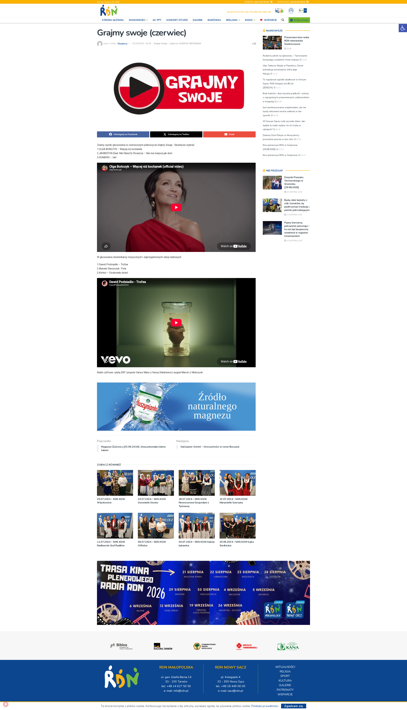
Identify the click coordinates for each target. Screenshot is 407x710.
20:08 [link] (288, 49)
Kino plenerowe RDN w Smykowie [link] (280, 155)
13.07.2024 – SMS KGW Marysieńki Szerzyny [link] (234, 500)
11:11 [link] (278, 88)
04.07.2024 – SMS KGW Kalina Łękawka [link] (196, 543)
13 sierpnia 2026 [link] (294, 215)
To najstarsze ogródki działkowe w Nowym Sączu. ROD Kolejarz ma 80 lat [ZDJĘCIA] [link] (284, 83)
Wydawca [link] (122, 43)
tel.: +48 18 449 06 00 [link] (230, 686)
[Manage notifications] (5, 704)
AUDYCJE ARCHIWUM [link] (190, 43)
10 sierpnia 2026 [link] (294, 241)
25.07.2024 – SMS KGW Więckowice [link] (111, 500)
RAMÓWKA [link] (214, 20)
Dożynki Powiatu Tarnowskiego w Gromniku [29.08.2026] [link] (294, 182)
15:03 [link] (304, 60)
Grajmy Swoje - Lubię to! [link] (166, 43)
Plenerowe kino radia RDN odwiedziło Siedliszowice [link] (296, 41)
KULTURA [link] (285, 680)
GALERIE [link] (198, 20)
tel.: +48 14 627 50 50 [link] (176, 686)
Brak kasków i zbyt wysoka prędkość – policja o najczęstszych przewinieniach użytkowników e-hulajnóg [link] (286, 97)
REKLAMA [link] (232, 20)
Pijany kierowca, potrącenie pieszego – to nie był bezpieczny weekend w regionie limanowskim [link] (297, 229)
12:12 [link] (274, 74)
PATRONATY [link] (285, 690)
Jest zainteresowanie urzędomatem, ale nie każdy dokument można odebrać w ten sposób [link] (284, 111)
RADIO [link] (249, 20)
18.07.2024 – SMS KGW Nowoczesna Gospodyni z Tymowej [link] (194, 502)
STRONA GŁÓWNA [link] (113, 20)
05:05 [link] (277, 129)
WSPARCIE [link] (270, 20)
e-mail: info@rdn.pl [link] (176, 691)
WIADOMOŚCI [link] (137, 20)
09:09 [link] (279, 102)
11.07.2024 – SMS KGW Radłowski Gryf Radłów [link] (111, 543)
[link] (403, 28)
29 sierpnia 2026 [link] (294, 192)
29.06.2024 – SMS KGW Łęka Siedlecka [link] (237, 543)
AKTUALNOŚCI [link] (285, 667)
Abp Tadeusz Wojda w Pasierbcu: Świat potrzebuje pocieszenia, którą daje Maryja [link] (283, 69)
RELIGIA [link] (285, 671)
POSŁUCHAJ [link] (300, 20)
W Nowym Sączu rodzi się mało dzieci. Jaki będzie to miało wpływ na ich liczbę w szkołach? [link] (284, 125)
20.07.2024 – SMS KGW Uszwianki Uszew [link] (152, 500)
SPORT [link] (285, 676)
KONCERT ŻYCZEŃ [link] (177, 20)
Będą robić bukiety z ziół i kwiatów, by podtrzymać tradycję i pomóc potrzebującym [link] (297, 205)
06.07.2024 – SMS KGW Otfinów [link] (152, 543)
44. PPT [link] (157, 20)
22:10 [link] (280, 149)
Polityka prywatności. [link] (265, 706)
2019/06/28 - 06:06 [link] (141, 43)
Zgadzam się (293, 706)
